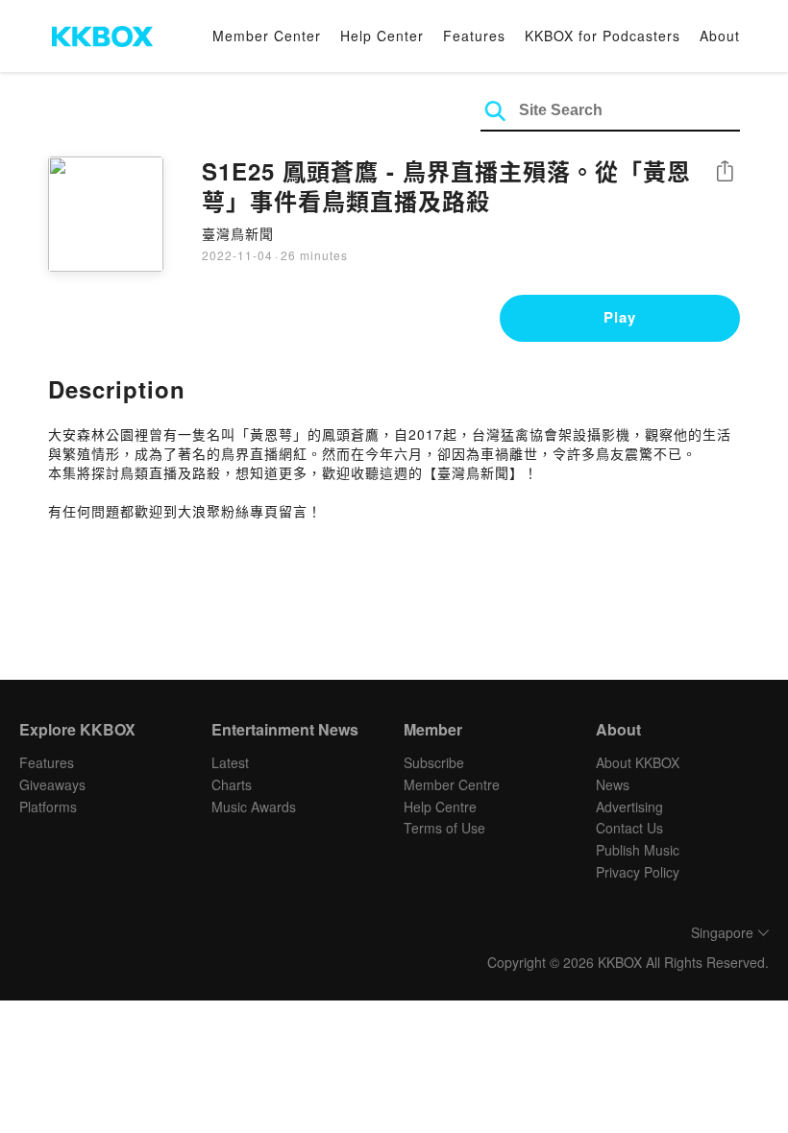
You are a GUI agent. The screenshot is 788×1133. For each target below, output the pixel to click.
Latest (230, 762)
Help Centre (440, 806)
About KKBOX (637, 762)
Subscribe (434, 762)
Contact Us (629, 827)
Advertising (629, 806)
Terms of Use (444, 827)
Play (619, 316)
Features (474, 35)
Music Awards (253, 806)
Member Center (266, 35)
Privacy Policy (637, 871)
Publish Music (637, 849)
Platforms (48, 806)
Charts (231, 784)
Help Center (382, 35)
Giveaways (52, 784)
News (612, 784)
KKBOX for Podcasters (602, 35)
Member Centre (452, 784)
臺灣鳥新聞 (238, 233)
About (720, 35)
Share (724, 172)
